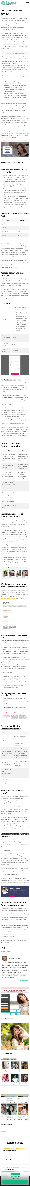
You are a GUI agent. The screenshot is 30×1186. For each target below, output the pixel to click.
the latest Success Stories (8, 598)
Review (3, 1133)
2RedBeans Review (9, 1160)
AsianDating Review (9, 1150)
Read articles (24, 980)
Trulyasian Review (8, 1169)
